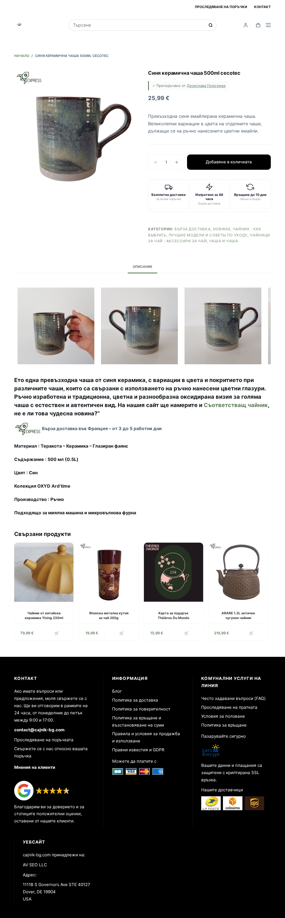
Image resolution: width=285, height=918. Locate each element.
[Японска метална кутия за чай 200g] (108, 572)
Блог (117, 691)
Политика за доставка (135, 700)
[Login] (246, 25)
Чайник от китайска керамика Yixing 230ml (44, 615)
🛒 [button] (57, 633)
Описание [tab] (142, 267)
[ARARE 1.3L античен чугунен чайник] (238, 572)
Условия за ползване (223, 716)
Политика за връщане (224, 725)
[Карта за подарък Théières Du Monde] (173, 572)
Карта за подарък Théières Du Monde (173, 615)
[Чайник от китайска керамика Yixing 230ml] (43, 572)
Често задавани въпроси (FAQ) (233, 698)
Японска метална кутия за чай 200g (109, 615)
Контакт (262, 7)
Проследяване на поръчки (221, 7)
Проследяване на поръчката (43, 739)
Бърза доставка (192, 229)
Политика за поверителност (141, 709)
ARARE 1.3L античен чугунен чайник (238, 615)
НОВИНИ (221, 229)
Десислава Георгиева (206, 85)
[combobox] (139, 25)
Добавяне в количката (229, 161)
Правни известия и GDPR (138, 749)
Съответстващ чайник (236, 405)
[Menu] (268, 25)
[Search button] (210, 25)
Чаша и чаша (223, 241)
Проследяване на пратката (229, 707)
